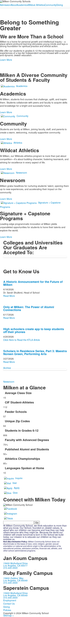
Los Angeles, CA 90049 (15, 580)
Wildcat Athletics (36, 4)
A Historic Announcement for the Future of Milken (33, 283)
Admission (5, 4)
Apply (17, 487)
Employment (9, 600)
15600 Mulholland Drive (15, 563)
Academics (22, 4)
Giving (59, 4)
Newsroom (21, 172)
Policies (7, 610)
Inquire (18, 478)
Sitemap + (8, 615)
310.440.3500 (10, 567)
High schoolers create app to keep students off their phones (33, 330)
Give (15, 492)
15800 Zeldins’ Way (13, 578)
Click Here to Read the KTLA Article (21, 339)
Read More (9, 295)
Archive (7, 368)
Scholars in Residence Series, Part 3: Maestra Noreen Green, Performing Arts (35, 352)
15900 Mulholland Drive (15, 593)
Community (50, 4)
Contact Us (9, 603)
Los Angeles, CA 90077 (15, 565)
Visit (14, 483)
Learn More (6, 60)
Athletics (18, 142)
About (14, 4)
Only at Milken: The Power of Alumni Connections (28, 308)
